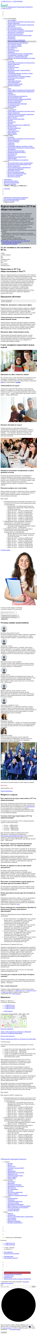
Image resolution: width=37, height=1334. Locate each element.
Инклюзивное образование (15, 1204)
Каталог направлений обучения (17, 173)
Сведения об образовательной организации (17, 1272)
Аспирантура (11, 38)
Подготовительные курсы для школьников (20, 53)
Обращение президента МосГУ (17, 152)
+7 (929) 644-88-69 (17, 1)
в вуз (2, 382)
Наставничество (12, 154)
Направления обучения (14, 1184)
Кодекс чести (11, 1166)
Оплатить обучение (13, 50)
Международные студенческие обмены (19, 76)
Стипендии (11, 68)
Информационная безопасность (17, 157)
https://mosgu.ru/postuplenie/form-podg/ (12, 835)
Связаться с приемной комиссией (17, 56)
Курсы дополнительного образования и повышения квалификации (19, 168)
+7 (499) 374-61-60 (9, 1244)
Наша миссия (11, 122)
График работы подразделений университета (21, 24)
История (10, 123)
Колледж (10, 1190)
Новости (10, 1169)
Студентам (11, 61)
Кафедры (10, 93)
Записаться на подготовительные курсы (19, 164)
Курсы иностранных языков (16, 172)
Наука (9, 88)
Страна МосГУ (12, 109)
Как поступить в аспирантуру (16, 40)
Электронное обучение (14, 81)
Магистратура (12, 1187)
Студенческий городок (14, 75)
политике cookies (15, 1329)
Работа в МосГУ (12, 134)
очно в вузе (4, 785)
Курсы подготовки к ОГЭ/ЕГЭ (17, 41)
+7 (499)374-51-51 (9, 1005)
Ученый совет (12, 129)
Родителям (11, 137)
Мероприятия (12, 1171)
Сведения (7, 188)
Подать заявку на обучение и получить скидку (21, 21)
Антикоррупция (9, 1275)
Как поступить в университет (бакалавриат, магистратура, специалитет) (20, 31)
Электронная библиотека (15, 1201)
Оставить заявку (5, 550)
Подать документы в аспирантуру (18, 96)
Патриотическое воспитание (16, 119)
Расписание (11, 65)
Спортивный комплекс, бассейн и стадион (20, 73)
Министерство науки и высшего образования (17, 1279)
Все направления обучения (15, 29)
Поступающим (12, 20)
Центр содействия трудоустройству (18, 160)
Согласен (3, 1332)
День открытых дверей (14, 44)
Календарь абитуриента (15, 28)
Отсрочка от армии (13, 1203)
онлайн (18, 382)
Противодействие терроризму (13, 1274)
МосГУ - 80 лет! (12, 117)
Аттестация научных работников (17, 103)
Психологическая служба (15, 84)
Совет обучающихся (13, 82)
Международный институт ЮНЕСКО (19, 125)
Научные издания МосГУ (15, 100)
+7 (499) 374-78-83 (6, 992)
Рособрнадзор (8, 1277)
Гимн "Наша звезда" (13, 131)
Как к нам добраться (10, 184)
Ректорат (10, 120)
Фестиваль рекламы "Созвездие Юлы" (19, 70)
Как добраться (8, 1252)
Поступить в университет (15, 175)
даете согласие (7, 1328)
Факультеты (11, 49)
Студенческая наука (13, 105)
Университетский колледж (15, 34)
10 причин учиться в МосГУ (16, 116)
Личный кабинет (13, 1198)
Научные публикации (14, 1221)
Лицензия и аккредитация (15, 1175)
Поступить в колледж (14, 176)
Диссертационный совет (15, 97)
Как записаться (25, 241)
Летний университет (14, 23)
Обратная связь (12, 158)
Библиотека (11, 79)
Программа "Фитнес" (14, 170)
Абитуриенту (11, 26)
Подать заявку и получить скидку (10, 241)
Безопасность (11, 155)
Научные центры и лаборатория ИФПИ (19, 99)
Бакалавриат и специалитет (16, 1186)
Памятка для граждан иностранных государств (21, 58)
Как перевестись (12, 47)
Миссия (10, 1165)
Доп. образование (13, 1189)
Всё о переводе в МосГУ (15, 46)
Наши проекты (12, 106)
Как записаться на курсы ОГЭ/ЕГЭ (18, 43)
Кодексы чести (12, 126)
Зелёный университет (14, 85)
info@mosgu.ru (8, 1011)
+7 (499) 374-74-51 (30, 990)
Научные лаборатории (14, 102)
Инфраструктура (12, 1174)
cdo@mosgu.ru (30, 806)
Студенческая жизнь (14, 1209)
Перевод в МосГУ (13, 1194)
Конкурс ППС (12, 1178)
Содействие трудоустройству (16, 78)
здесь (11, 788)
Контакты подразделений (11, 182)
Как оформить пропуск (11, 1258)
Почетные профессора (14, 128)
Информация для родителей (16, 1172)
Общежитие (11, 52)
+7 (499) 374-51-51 (6, 1)
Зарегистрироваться (6, 791)
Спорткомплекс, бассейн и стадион (18, 55)
